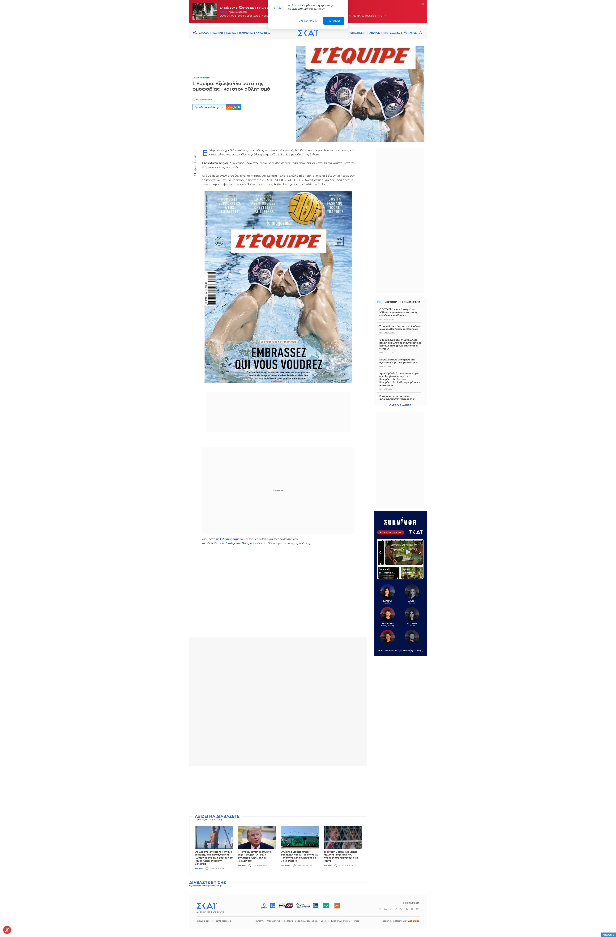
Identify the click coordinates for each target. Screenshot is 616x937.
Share (195, 180)
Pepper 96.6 (316, 906)
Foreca (355, 921)
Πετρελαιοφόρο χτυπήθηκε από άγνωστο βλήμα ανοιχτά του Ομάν (398, 361)
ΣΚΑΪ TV (264, 906)
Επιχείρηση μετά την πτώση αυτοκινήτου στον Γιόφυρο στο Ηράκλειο (396, 399)
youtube (412, 909)
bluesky (401, 909)
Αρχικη (196, 78)
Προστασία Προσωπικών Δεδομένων (300, 921)
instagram (391, 909)
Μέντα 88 (325, 906)
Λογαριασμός (420, 33)
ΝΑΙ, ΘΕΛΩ (333, 20)
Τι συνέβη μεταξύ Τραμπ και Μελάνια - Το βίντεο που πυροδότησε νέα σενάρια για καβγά (341, 856)
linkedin (385, 909)
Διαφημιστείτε (203, 912)
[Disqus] (278, 594)
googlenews (417, 909)
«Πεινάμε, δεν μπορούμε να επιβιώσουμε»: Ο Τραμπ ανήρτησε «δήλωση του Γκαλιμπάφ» (254, 856)
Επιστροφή (608, 926)
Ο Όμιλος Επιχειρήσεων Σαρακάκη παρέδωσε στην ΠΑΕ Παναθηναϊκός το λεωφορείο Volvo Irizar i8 (299, 856)
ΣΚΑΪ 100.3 (273, 906)
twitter (195, 156)
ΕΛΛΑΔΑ (204, 33)
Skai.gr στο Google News (243, 543)
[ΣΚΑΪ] (308, 33)
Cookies (325, 921)
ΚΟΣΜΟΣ (231, 33)
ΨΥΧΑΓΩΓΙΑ (263, 33)
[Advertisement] (278, 791)
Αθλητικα (286, 865)
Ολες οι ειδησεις (400, 405)
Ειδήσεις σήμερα (231, 539)
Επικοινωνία (218, 912)
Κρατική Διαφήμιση (340, 921)
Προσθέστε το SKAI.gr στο (215, 107)
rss (406, 909)
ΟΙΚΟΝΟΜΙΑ (246, 33)
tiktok (396, 909)
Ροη (379, 302)
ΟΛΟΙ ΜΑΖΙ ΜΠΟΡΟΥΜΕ (300, 907)
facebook (195, 151)
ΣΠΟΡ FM (285, 906)
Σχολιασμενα (411, 302)
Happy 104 (337, 906)
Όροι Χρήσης (273, 921)
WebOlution (413, 921)
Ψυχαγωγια (205, 78)
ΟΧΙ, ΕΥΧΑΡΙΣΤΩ (308, 20)
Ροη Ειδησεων (357, 33)
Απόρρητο (608, 935)
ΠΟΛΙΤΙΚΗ (217, 33)
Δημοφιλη (392, 302)
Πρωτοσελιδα (391, 33)
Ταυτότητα (259, 921)
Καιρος (223, 12)
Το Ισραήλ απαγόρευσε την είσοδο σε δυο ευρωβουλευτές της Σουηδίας (400, 327)
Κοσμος (199, 868)
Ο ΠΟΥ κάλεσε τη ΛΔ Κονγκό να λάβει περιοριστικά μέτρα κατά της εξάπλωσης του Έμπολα (398, 312)
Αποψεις (374, 33)
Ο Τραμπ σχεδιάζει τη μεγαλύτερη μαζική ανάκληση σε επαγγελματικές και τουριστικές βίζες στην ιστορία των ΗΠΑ (400, 344)
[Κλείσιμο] (423, 4)
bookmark (195, 174)
